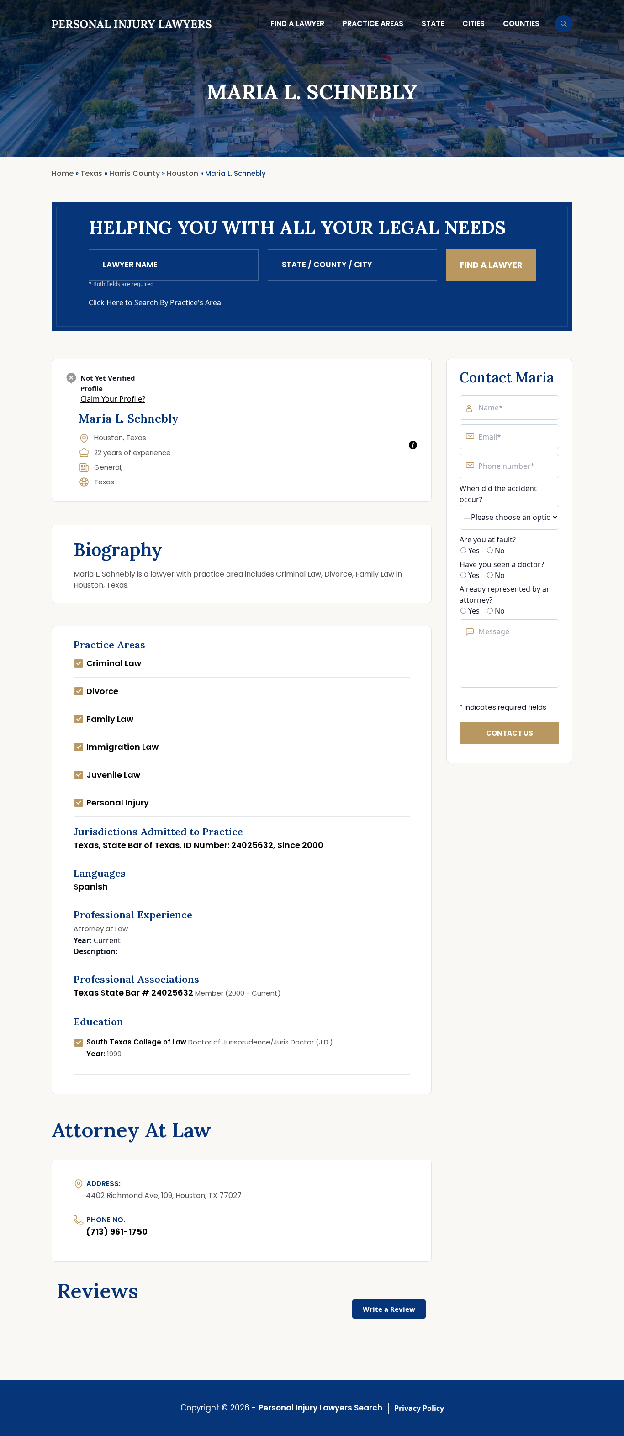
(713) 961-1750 (117, 1231)
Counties (521, 23)
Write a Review (389, 1309)
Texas (104, 482)
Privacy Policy (419, 1408)
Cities (473, 23)
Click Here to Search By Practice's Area (155, 302)
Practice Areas (373, 23)
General (107, 467)
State (433, 23)
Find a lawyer (297, 23)
